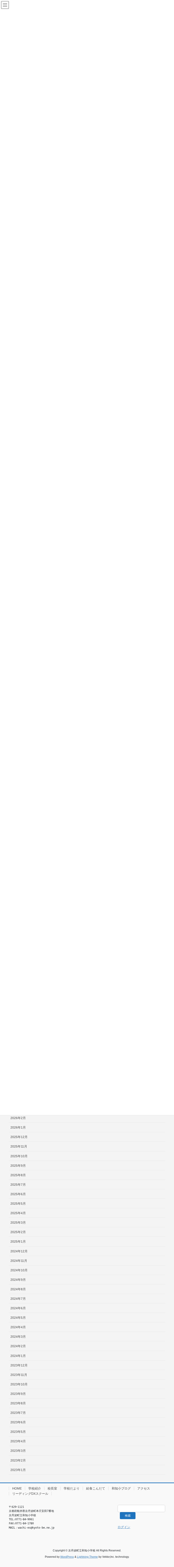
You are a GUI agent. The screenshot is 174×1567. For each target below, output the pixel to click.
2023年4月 (18, 1441)
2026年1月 (18, 1127)
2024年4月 (18, 1327)
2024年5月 (18, 1317)
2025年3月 (18, 1222)
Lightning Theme (87, 1556)
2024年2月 (18, 1346)
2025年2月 (18, 1232)
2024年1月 (18, 1356)
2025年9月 (18, 1165)
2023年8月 (18, 1403)
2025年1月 (18, 1241)
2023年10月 (19, 1384)
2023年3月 (18, 1450)
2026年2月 (18, 1118)
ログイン (124, 1527)
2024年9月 (18, 1279)
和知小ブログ (121, 1488)
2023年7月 (18, 1413)
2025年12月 (19, 1137)
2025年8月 (18, 1175)
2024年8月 (18, 1289)
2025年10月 (19, 1156)
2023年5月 (18, 1431)
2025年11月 (18, 1146)
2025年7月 (18, 1184)
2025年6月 (18, 1194)
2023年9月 (18, 1394)
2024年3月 (18, 1336)
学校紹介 (34, 1488)
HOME (17, 1488)
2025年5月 (18, 1203)
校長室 (52, 1488)
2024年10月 (19, 1270)
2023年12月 (19, 1365)
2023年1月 (18, 1470)
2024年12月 (19, 1251)
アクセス (143, 1488)
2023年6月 (18, 1422)
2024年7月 (18, 1298)
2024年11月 (18, 1261)
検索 (128, 1515)
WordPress (67, 1556)
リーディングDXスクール (30, 1493)
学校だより (72, 1488)
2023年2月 (18, 1460)
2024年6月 (18, 1308)
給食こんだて (95, 1488)
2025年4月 (18, 1213)
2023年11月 (18, 1375)
